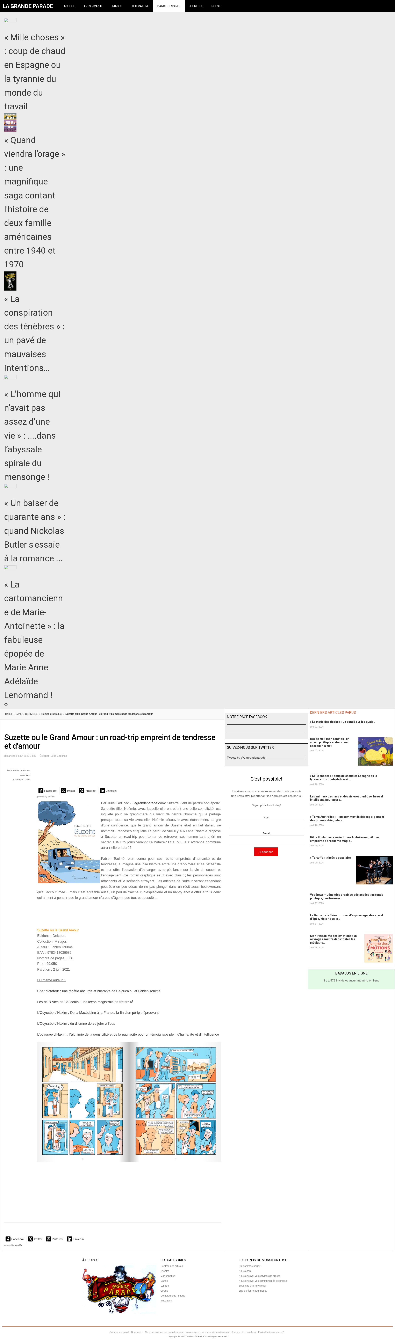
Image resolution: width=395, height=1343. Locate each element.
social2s (51, 797)
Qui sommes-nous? (249, 1266)
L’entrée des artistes (171, 1266)
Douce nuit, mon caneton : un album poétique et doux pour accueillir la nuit (329, 742)
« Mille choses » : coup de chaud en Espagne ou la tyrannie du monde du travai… (343, 777)
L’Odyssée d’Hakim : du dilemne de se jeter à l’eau (76, 1024)
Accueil (69, 6)
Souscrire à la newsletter (252, 1285)
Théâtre (164, 1271)
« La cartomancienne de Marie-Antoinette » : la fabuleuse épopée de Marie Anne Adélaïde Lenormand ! (34, 639)
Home (8, 714)
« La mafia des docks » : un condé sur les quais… (342, 721)
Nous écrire (245, 1271)
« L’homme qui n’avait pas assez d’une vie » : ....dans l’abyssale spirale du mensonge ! (32, 435)
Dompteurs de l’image (172, 1295)
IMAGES (117, 6)
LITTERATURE (140, 6)
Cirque (164, 1290)
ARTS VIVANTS (93, 6)
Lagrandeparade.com (148, 803)
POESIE (216, 6)
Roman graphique (51, 714)
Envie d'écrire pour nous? (253, 1290)
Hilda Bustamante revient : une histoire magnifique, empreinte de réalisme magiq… (345, 839)
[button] (48, 790)
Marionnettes (167, 1276)
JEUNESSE (196, 6)
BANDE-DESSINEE (169, 6)
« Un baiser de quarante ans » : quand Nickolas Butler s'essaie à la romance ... (34, 530)
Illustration (166, 1300)
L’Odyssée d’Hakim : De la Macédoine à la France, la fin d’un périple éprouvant (98, 1013)
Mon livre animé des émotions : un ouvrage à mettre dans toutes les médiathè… (333, 939)
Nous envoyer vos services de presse (259, 1276)
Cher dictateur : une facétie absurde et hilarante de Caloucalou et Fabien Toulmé (98, 991)
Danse (164, 1280)
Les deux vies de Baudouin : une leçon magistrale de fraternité (85, 1002)
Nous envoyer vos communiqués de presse (263, 1280)
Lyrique (164, 1285)
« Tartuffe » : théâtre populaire (330, 857)
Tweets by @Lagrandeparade (246, 757)
